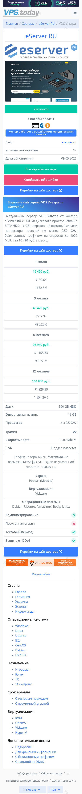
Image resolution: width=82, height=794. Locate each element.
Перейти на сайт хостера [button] (39, 190)
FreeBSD (21, 655)
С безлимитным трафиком (34, 757)
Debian (20, 650)
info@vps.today (27, 773)
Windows (21, 626)
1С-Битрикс (23, 684)
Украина (21, 601)
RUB (54, 789)
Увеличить (41, 109)
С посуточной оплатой (32, 703)
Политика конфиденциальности (27, 780)
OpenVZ (21, 723)
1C (17, 679)
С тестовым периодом (31, 698)
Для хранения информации (35, 752)
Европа (20, 592)
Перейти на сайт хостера (39, 250)
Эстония (21, 606)
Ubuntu (20, 636)
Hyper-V (21, 732)
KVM (18, 718)
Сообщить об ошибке (41, 180)
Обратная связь (51, 773)
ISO (17, 640)
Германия (22, 597)
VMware (21, 728)
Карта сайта (41, 574)
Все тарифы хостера (41, 169)
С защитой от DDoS (29, 762)
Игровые (21, 669)
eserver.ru (69, 142)
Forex (19, 674)
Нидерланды (24, 611)
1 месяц (31, 789)
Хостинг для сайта (64, 780)
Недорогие (23, 747)
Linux (19, 631)
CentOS (20, 645)
